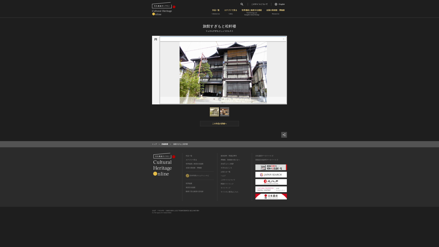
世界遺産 (189, 183)
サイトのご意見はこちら (229, 192)
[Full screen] (283, 39)
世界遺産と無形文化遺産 (252, 12)
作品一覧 (216, 12)
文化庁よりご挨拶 (227, 164)
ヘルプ (223, 176)
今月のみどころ (226, 168)
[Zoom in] (214, 99)
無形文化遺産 (190, 187)
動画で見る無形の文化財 (194, 191)
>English (281, 4)
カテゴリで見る (230, 12)
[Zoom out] (218, 99)
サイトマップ (225, 188)
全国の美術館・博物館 (275, 12)
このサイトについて (259, 4)
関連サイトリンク (227, 184)
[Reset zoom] (223, 99)
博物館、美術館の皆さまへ (230, 160)
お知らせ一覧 (225, 172)
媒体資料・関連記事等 (229, 156)
